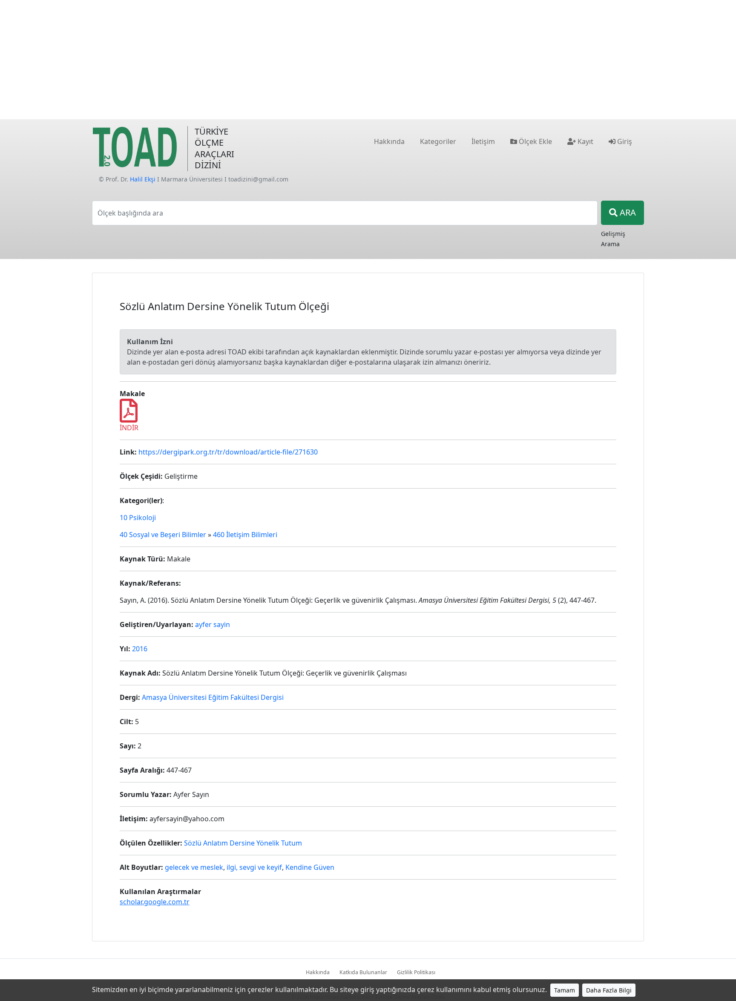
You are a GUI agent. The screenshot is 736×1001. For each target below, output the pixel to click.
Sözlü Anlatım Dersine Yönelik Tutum (243, 843)
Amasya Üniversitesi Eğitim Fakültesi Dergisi (213, 697)
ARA (627, 212)
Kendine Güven (309, 867)
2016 (139, 648)
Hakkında (318, 972)
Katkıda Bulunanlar (363, 972)
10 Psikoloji (138, 517)
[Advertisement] (368, 59)
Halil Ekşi (142, 179)
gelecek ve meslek (194, 867)
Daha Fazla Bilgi (609, 990)
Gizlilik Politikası (416, 972)
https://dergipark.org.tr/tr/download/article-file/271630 (228, 452)
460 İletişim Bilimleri (245, 534)
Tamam (564, 990)
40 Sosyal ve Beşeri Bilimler (163, 534)
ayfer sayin (212, 624)
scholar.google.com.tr (155, 901)
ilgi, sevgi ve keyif (254, 867)
